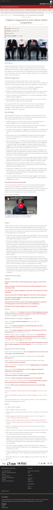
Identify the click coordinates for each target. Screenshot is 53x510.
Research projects (8, 15)
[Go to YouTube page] (44, 463)
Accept (4, 503)
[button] (50, 6)
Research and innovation (16, 10)
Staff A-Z (29, 479)
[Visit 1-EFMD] (3, 463)
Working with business (30, 10)
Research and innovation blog (33, 471)
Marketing (4, 479)
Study (6, 10)
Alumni (39, 10)
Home (2, 10)
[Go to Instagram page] (51, 463)
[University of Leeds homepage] (46, 2)
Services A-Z (30, 478)
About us (45, 10)
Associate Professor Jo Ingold (32, 105)
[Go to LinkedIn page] (42, 463)
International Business (6, 476)
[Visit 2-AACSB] (11, 463)
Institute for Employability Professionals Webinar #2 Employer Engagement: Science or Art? (25, 390)
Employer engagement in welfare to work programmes (18, 416)
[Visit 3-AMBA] (21, 463)
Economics (4, 474)
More (49, 10)
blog (12, 323)
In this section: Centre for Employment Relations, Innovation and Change (23, 12)
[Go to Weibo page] (48, 463)
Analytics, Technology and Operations (9, 472)
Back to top (4, 460)
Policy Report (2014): (21, 306)
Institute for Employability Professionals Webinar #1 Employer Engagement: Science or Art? (25, 395)
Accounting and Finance (6, 471)
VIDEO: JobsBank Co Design (12, 409)
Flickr (29, 472)
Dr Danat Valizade (15, 107)
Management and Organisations (8, 477)
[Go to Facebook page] (39, 463)
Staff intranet (30, 481)
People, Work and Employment (8, 481)
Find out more (5, 507)
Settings (3, 505)
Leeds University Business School (10, 7)
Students (29, 488)
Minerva (29, 486)
